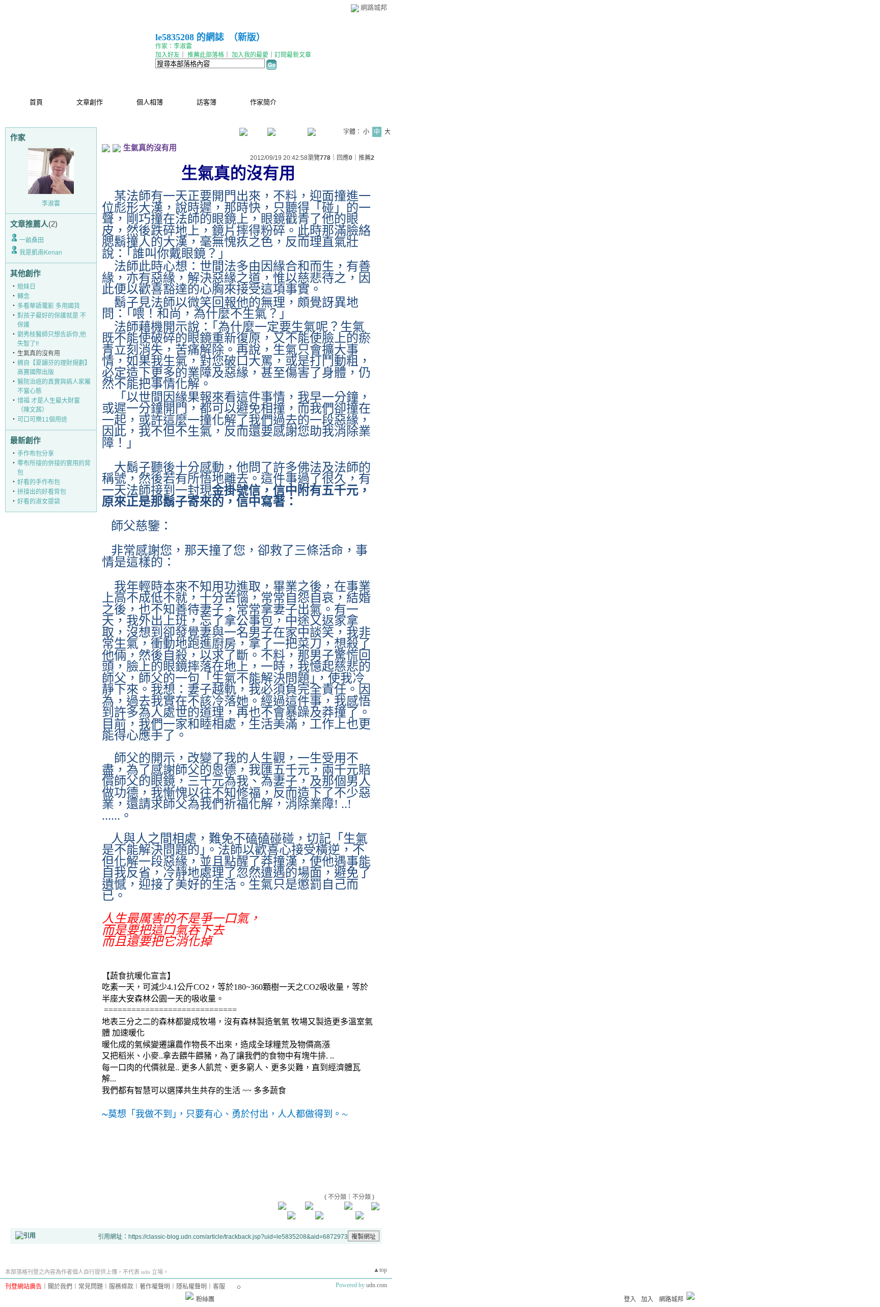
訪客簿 (206, 102)
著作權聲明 (155, 1286)
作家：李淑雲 (173, 46)
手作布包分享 (35, 453)
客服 (219, 1286)
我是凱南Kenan (40, 252)
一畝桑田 (31, 240)
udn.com (376, 1285)
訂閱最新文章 (292, 55)
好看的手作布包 (38, 482)
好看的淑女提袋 (38, 501)
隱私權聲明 (191, 1286)
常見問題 (90, 1286)
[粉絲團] (189, 1296)
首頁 (36, 102)
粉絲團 (205, 1299)
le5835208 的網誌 (189, 37)
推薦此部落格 (205, 55)
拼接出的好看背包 (41, 491)
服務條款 (121, 1286)
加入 (647, 1299)
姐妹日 (26, 286)
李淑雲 (51, 203)
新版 (247, 37)
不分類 (337, 1197)
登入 (630, 1299)
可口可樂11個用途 (42, 419)
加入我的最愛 (250, 55)
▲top (380, 1269)
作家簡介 (263, 102)
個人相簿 (149, 102)
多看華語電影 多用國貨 (48, 306)
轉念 (23, 296)
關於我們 (60, 1286)
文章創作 (89, 102)
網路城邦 (374, 7)
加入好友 (167, 55)
